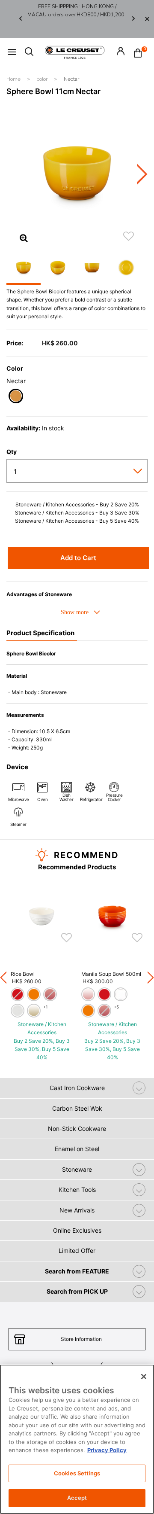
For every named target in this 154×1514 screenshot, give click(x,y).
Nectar (71, 79)
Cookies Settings (77, 1473)
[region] (77, 1439)
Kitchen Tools (77, 1189)
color (43, 79)
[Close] (147, 19)
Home (14, 79)
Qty (11, 452)
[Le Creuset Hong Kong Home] (75, 52)
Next (133, 19)
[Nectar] (15, 397)
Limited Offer (77, 1250)
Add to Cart (78, 558)
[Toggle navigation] (12, 52)
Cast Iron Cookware (77, 1087)
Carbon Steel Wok (77, 1108)
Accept (77, 1497)
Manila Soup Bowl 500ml (111, 974)
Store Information (81, 1339)
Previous (20, 19)
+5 (116, 1007)
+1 (45, 1007)
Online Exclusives (77, 1230)
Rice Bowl (23, 974)
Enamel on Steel (77, 1148)
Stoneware (77, 1169)
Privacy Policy (107, 1450)
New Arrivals (77, 1210)
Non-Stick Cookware (77, 1128)
